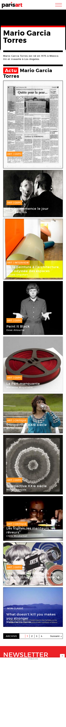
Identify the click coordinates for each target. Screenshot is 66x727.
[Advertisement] (33, 693)
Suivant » (56, 636)
